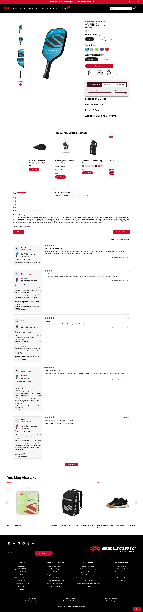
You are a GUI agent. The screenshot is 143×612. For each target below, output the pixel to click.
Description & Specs (95, 98)
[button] (20, 29)
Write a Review (123, 232)
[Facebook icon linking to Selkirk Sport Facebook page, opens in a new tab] (18, 543)
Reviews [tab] (17, 227)
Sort (112, 239)
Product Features (94, 104)
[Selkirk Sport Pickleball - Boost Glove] (66, 157)
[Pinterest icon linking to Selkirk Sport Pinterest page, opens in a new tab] (23, 543)
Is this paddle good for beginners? (99, 91)
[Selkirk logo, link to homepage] (6, 9)
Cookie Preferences (31, 601)
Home (8, 16)
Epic (89, 39)
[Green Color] (97, 49)
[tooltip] (26, 214)
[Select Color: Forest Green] (83, 166)
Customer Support (9, 2)
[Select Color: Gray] (86, 166)
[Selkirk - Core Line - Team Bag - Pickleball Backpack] (73, 522)
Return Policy (110, 601)
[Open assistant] (137, 609)
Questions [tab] (28, 227)
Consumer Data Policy (70, 601)
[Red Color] (107, 49)
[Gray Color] (92, 49)
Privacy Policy (31, 598)
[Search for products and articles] (130, 8)
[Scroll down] (20, 85)
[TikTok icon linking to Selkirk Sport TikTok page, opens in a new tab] (28, 543)
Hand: (57, 170)
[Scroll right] (125, 93)
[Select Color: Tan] (92, 166)
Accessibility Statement (110, 598)
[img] (55, 53)
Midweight (91, 59)
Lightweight (106, 59)
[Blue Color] (87, 49)
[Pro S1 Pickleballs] (28, 522)
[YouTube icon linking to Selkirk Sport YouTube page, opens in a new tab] (14, 543)
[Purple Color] (102, 49)
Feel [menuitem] (81, 196)
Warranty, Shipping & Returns (100, 115)
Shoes (31, 8)
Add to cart (99, 66)
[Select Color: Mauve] (89, 166)
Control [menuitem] (57, 196)
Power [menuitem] (74, 196)
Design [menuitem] (88, 196)
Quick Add (34, 169)
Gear (37, 8)
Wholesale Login (134, 2)
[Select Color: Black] (96, 166)
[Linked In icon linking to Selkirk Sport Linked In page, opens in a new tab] (33, 543)
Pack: (110, 166)
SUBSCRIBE (43, 553)
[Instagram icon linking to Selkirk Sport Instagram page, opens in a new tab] (9, 543)
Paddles (14, 8)
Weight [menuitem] (66, 196)
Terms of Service (70, 598)
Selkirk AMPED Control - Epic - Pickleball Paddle (29, 255)
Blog (42, 8)
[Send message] (123, 84)
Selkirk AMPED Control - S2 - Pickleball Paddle (28, 377)
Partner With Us (52, 8)
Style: (57, 166)
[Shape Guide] (99, 34)
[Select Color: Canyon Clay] (102, 166)
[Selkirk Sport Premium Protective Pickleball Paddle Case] (39, 157)
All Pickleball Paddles (17, 16)
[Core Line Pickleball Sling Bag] (93, 157)
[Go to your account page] (138, 8)
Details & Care (92, 110)
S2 (111, 39)
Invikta (101, 39)
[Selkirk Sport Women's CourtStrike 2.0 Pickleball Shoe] (117, 522)
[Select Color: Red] (99, 166)
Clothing (23, 8)
